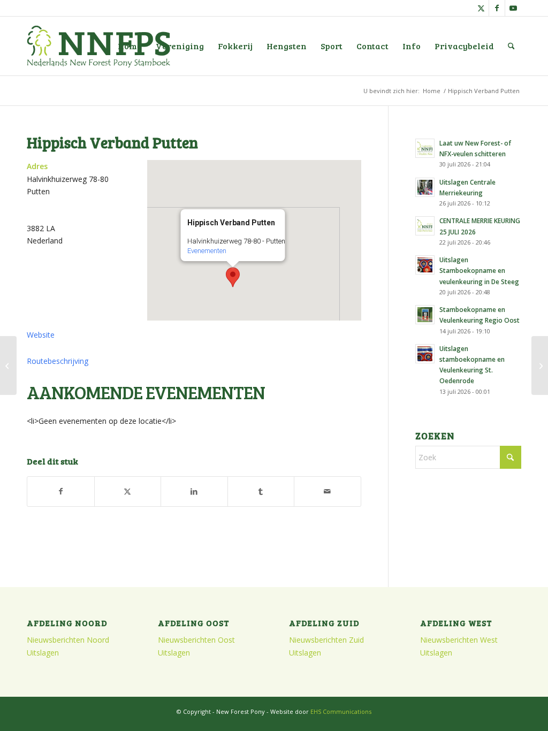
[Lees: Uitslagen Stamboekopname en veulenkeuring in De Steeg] (425, 265)
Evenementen (206, 251)
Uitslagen (43, 653)
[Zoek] (511, 46)
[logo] (98, 46)
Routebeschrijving (57, 361)
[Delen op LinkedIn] (194, 491)
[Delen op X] (128, 491)
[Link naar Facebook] (497, 8)
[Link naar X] (481, 8)
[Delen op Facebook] (60, 491)
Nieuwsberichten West (459, 640)
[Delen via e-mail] (327, 491)
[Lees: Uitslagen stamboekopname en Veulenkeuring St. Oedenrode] (425, 353)
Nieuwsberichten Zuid (326, 640)
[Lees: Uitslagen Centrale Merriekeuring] (425, 187)
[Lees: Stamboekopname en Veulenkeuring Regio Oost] (425, 314)
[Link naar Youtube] (513, 8)
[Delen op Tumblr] (261, 491)
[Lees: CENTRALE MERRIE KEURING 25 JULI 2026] (425, 225)
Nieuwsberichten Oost (196, 640)
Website (41, 335)
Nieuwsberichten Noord (68, 640)
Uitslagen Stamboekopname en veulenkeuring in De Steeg (479, 270)
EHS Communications (340, 711)
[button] (233, 277)
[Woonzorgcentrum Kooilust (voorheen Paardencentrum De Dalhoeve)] (8, 365)
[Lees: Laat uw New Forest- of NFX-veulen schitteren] (425, 148)
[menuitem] (130, 46)
